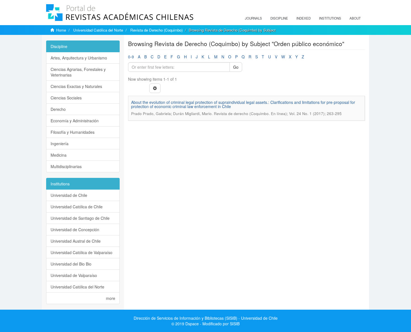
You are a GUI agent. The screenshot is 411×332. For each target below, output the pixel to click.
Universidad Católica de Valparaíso (81, 252)
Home (61, 30)
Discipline (279, 18)
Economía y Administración (75, 120)
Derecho (58, 109)
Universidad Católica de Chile (77, 206)
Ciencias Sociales (66, 98)
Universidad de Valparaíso (74, 275)
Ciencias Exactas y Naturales (76, 86)
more (110, 298)
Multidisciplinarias (66, 166)
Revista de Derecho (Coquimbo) (156, 30)
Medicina (59, 155)
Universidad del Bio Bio (71, 264)
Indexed (303, 18)
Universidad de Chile (69, 195)
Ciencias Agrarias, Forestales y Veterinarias (78, 72)
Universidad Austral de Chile (76, 241)
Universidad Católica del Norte (98, 30)
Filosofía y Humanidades (73, 132)
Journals (253, 18)
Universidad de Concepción (75, 229)
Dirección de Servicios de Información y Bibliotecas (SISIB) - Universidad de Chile (206, 318)
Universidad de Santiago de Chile (80, 218)
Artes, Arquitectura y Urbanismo (79, 58)
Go (235, 67)
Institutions (330, 18)
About (355, 18)
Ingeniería (59, 143)
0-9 (131, 56)
